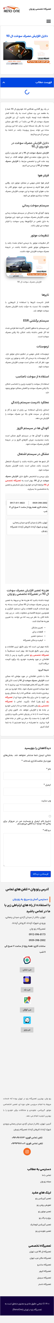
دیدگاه (47, 830)
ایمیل (47, 785)
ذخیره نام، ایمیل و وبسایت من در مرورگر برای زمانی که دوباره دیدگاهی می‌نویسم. (27, 822)
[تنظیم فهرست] (48, 21)
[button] (3, 82)
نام (48, 769)
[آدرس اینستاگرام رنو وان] (27, 1151)
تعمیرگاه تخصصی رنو (39, 655)
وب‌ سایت (46, 801)
